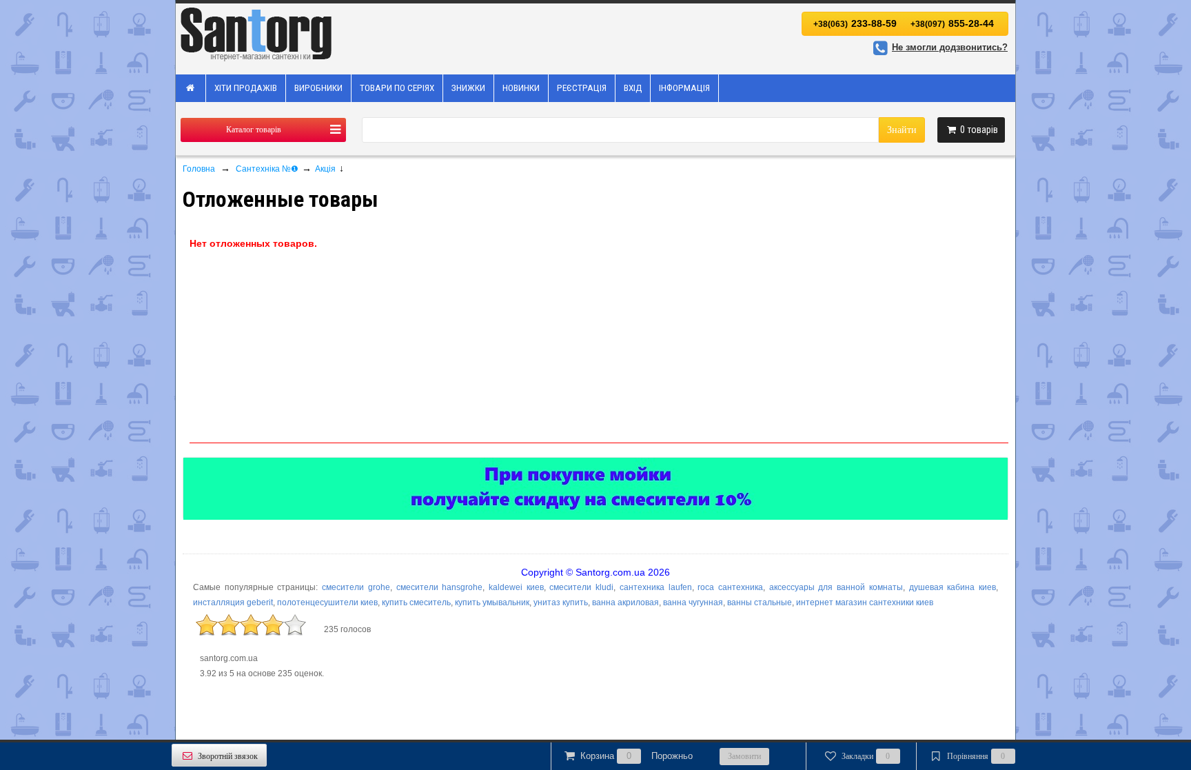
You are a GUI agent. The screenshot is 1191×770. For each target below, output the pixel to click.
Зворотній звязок (228, 756)
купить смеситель (416, 602)
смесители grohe (356, 587)
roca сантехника (730, 587)
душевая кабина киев (952, 587)
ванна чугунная (693, 602)
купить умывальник (492, 602)
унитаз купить (560, 602)
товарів (979, 129)
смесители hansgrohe (439, 587)
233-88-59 (855, 23)
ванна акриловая (625, 602)
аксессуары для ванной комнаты (836, 587)
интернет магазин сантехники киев (864, 602)
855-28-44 (952, 23)
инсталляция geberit (233, 602)
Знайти (902, 130)
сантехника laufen (656, 587)
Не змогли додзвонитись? (950, 47)
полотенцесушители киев (327, 602)
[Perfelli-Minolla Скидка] (595, 489)
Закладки (866, 756)
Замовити (744, 756)
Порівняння (976, 756)
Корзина (636, 756)
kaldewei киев (516, 587)
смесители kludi (581, 587)
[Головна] (191, 88)
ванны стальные (759, 602)
